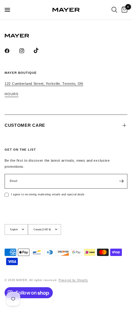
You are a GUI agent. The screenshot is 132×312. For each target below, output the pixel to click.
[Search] (114, 10)
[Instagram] (26, 51)
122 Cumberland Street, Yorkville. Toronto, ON (44, 83)
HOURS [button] (11, 94)
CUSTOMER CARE (25, 125)
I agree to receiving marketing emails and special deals (47, 194)
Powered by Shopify (73, 280)
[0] (123, 10)
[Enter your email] (121, 181)
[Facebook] (11, 51)
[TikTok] (40, 50)
